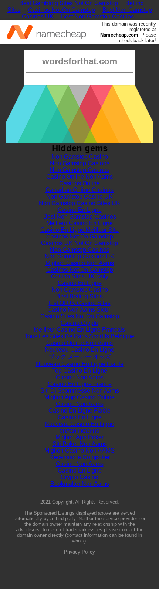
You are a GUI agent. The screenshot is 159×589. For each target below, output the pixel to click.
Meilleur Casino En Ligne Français (79, 329)
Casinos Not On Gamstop (61, 10)
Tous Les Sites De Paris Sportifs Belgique (79, 336)
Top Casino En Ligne (79, 371)
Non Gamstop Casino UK (79, 196)
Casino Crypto (79, 323)
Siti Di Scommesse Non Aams (79, 390)
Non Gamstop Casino (79, 156)
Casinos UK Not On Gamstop (79, 243)
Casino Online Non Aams (79, 176)
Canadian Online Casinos (79, 190)
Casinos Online (79, 183)
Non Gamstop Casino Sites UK (79, 203)
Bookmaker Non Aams (79, 484)
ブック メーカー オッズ (79, 356)
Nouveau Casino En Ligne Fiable (80, 364)
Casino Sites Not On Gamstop (79, 316)
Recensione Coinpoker (79, 457)
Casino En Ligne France (80, 384)
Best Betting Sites (79, 296)
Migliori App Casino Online (79, 397)
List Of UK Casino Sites (80, 303)
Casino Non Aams (80, 377)
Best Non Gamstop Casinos (97, 16)
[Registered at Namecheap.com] (46, 32)
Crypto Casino (79, 477)
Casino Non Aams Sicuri (79, 310)
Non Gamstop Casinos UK (79, 256)
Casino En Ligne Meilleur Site (79, 230)
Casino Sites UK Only (79, 276)
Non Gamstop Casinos (79, 163)
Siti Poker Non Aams (80, 444)
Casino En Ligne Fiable (79, 410)
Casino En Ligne (80, 210)
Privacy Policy (79, 552)
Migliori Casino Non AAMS (79, 450)
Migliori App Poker (79, 437)
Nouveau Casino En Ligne (79, 349)
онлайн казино (79, 430)
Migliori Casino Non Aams (79, 263)
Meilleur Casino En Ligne (79, 223)
